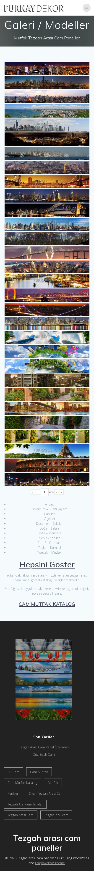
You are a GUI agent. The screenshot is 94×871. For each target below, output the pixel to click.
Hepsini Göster (47, 564)
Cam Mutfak (39, 772)
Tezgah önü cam (56, 815)
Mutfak (53, 782)
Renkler (13, 793)
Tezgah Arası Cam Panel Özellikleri (44, 747)
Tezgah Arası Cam (21, 815)
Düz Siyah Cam (44, 754)
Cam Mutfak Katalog (22, 782)
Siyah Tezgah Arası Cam (46, 793)
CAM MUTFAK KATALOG (47, 604)
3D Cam (13, 772)
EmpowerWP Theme (50, 863)
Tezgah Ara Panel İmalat (25, 804)
